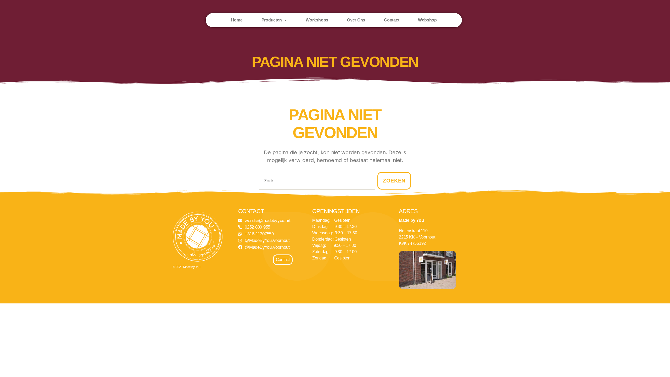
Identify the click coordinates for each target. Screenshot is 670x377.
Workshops (317, 20)
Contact (391, 20)
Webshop (427, 20)
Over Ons (356, 20)
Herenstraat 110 (413, 231)
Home (237, 20)
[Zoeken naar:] (316, 182)
